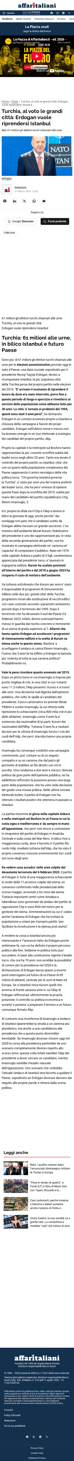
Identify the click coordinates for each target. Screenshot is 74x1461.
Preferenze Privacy (37, 1458)
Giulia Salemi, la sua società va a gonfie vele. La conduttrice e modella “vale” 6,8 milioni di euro (50, 1222)
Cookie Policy (37, 1453)
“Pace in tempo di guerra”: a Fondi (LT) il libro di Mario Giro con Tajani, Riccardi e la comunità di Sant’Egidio (48, 1186)
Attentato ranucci (44, 18)
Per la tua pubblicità (14, 1425)
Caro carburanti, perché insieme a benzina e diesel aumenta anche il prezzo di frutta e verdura (49, 1204)
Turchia (9, 232)
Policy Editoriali (12, 1415)
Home (5, 101)
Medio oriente (23, 18)
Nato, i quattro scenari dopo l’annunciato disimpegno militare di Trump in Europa (50, 1168)
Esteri (15, 101)
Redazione (20, 187)
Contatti (8, 1410)
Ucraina (61, 18)
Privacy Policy (37, 1448)
